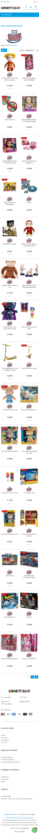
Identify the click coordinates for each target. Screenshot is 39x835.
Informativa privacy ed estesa (11, 762)
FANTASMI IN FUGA (9, 617)
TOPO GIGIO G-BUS (29, 493)
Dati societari (32, 814)
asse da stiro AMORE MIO (29, 658)
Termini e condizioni (8, 759)
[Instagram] (36, 1)
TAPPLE (29, 202)
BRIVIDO (29, 617)
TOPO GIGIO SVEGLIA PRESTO (9, 451)
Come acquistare (7, 757)
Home (4, 735)
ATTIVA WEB (25, 828)
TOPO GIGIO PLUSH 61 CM (9, 410)
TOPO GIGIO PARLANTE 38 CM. (10, 534)
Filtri (4, 50)
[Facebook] (34, 1)
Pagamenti (5, 777)
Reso (3, 781)
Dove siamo (5, 740)
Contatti (4, 742)
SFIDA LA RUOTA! (10, 119)
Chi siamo (5, 737)
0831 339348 (6, 1)
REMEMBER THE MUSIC (10, 244)
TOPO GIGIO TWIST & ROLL (29, 368)
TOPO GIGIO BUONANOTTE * (29, 410)
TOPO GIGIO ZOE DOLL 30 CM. (9, 493)
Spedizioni (5, 779)
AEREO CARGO (10, 575)
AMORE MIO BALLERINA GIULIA (9, 658)
